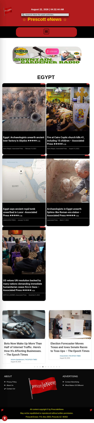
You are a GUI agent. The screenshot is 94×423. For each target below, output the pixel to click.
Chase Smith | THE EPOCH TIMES (23, 356)
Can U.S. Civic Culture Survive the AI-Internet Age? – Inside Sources (69, 347)
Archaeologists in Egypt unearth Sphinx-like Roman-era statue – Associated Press (64, 212)
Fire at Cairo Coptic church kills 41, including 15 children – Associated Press (65, 140)
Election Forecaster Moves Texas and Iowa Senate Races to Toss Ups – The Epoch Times (23, 347)
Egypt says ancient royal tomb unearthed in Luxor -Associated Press (20, 212)
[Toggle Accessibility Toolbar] (5, 418)
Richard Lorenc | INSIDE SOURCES (70, 356)
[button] (46, 31)
